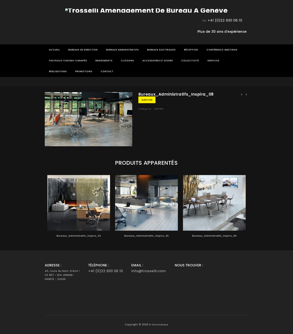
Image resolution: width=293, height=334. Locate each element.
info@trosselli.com (148, 271)
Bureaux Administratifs (122, 49)
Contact (107, 71)
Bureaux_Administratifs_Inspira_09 (241, 94)
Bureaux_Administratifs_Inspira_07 (246, 94)
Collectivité (190, 60)
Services (213, 60)
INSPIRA (158, 108)
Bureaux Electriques (161, 49)
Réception (191, 49)
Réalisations (58, 71)
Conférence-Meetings (222, 49)
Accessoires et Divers (157, 60)
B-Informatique (158, 324)
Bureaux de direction (83, 49)
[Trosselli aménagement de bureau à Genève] (146, 10)
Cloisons (127, 60)
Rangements (103, 60)
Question (146, 99)
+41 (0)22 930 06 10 (225, 20)
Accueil (54, 49)
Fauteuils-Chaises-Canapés (68, 60)
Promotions (83, 71)
